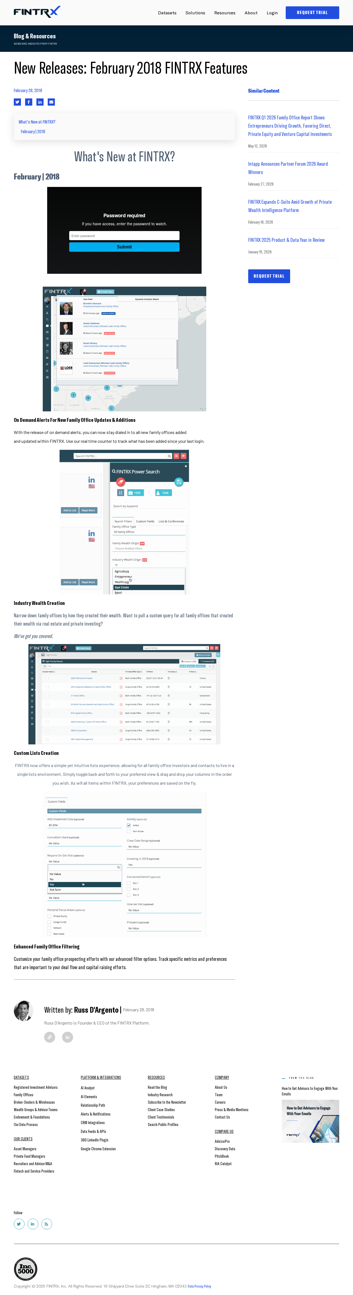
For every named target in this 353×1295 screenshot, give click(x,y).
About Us (221, 1087)
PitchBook (222, 1156)
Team (219, 1094)
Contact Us (222, 1116)
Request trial (269, 276)
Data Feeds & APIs (93, 1131)
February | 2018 (33, 131)
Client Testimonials (161, 1116)
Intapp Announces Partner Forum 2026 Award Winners (288, 167)
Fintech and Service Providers (34, 1170)
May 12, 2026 (257, 145)
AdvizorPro (222, 1141)
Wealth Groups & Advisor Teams (36, 1109)
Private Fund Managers (29, 1156)
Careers (220, 1101)
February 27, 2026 (261, 183)
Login (272, 12)
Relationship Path (93, 1105)
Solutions (195, 12)
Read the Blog (157, 1087)
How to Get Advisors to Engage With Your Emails (310, 1090)
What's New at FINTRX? (37, 122)
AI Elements (89, 1096)
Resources (225, 12)
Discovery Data (225, 1148)
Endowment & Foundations (32, 1116)
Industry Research (160, 1094)
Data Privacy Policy (199, 1286)
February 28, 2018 (28, 90)
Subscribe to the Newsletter (167, 1101)
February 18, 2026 (260, 221)
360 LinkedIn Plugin (94, 1139)
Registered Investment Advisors (36, 1087)
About (251, 12)
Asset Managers (25, 1148)
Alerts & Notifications (96, 1113)
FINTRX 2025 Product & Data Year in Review (286, 239)
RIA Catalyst (223, 1163)
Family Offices (23, 1094)
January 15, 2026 (260, 251)
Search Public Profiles (163, 1124)
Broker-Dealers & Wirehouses (34, 1101)
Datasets (167, 12)
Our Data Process (26, 1124)
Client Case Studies (161, 1109)
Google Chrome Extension (98, 1148)
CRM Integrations (93, 1122)
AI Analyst (88, 1087)
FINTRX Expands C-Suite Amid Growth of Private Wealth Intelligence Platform (290, 205)
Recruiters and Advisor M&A (33, 1163)
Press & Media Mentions (231, 1109)
